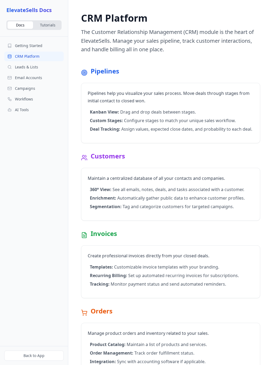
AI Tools (22, 109)
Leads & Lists (26, 66)
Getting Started (28, 45)
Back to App (34, 355)
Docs (20, 25)
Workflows (24, 99)
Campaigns (25, 88)
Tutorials (47, 25)
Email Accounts (28, 77)
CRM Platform (27, 56)
